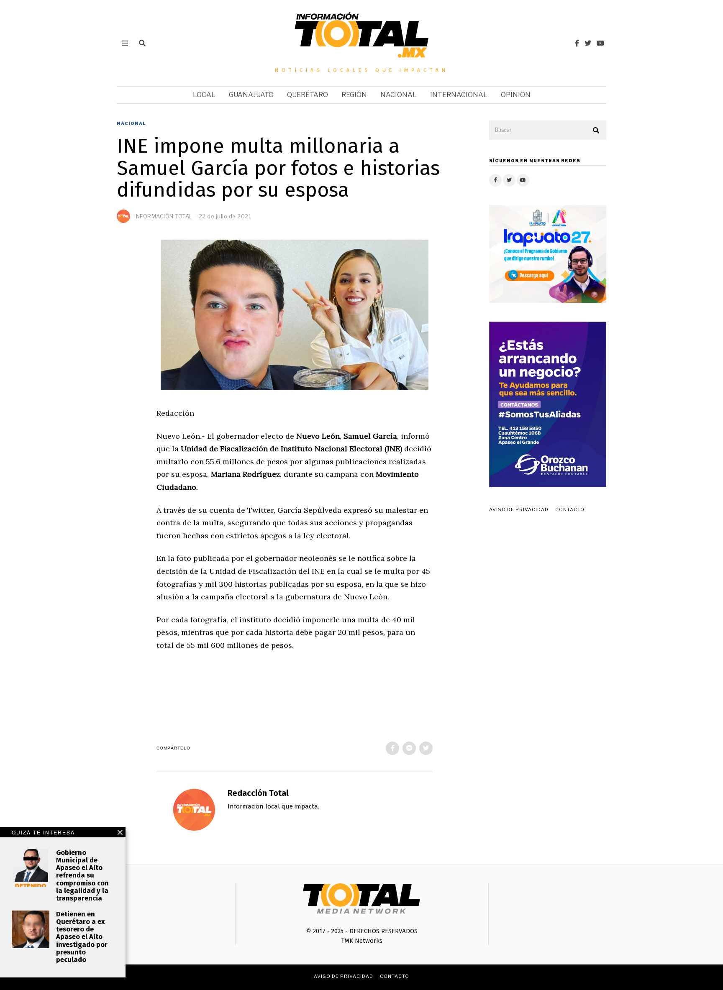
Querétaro (307, 95)
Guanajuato (251, 95)
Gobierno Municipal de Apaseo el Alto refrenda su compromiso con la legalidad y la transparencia (82, 875)
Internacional (458, 95)
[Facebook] (577, 43)
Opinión (516, 95)
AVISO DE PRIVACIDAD (519, 509)
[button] (596, 130)
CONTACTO (570, 509)
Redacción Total (258, 793)
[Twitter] (587, 43)
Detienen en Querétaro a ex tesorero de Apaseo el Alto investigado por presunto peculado (82, 937)
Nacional (398, 95)
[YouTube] (600, 43)
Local (204, 95)
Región (354, 95)
